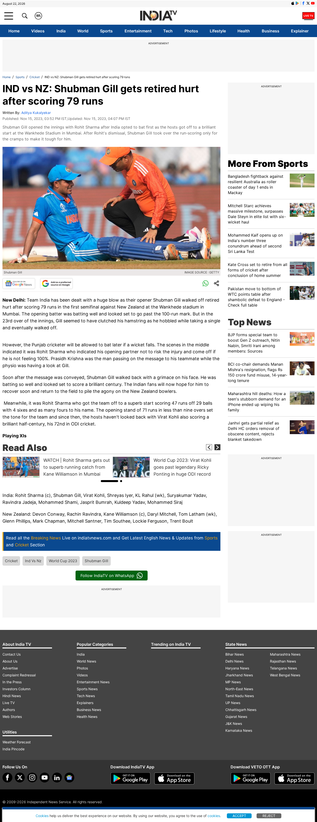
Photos (191, 30)
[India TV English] (158, 16)
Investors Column (16, 689)
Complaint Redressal (19, 675)
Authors (8, 710)
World (82, 30)
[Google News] (18, 283)
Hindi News (11, 696)
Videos (38, 30)
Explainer (300, 30)
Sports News (87, 689)
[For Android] (251, 778)
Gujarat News (236, 716)
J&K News (233, 723)
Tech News (86, 696)
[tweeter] (20, 777)
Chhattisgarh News (240, 710)
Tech (168, 30)
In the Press (12, 682)
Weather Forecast (16, 742)
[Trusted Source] (56, 283)
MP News (233, 682)
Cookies (42, 816)
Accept (239, 816)
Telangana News (283, 668)
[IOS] (292, 3)
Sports (106, 30)
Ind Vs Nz (33, 560)
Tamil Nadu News (239, 696)
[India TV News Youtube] (313, 3)
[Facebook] (7, 777)
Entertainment (138, 30)
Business (270, 30)
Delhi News (234, 661)
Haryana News (237, 668)
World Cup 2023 (63, 560)
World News (86, 661)
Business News (89, 710)
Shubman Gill (96, 560)
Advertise (10, 668)
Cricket (34, 77)
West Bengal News (285, 675)
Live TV (8, 703)
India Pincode (13, 749)
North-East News (239, 689)
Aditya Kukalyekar (36, 113)
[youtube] (45, 777)
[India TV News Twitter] (308, 3)
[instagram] (32, 777)
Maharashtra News (285, 654)
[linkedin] (57, 777)
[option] (56, 467)
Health (244, 30)
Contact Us (11, 654)
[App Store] (174, 778)
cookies (214, 816)
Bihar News (234, 654)
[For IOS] (294, 778)
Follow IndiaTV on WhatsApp (107, 575)
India (61, 30)
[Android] (297, 3)
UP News (232, 703)
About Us (9, 661)
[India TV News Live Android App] (130, 778)
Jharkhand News (239, 675)
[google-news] (69, 777)
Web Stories (12, 716)
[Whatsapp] (206, 283)
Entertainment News (93, 682)
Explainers (85, 703)
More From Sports (268, 163)
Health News (87, 716)
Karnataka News (238, 730)
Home (14, 30)
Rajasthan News (283, 661)
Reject (269, 816)
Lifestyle (218, 30)
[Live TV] (308, 16)
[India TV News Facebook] (303, 3)
